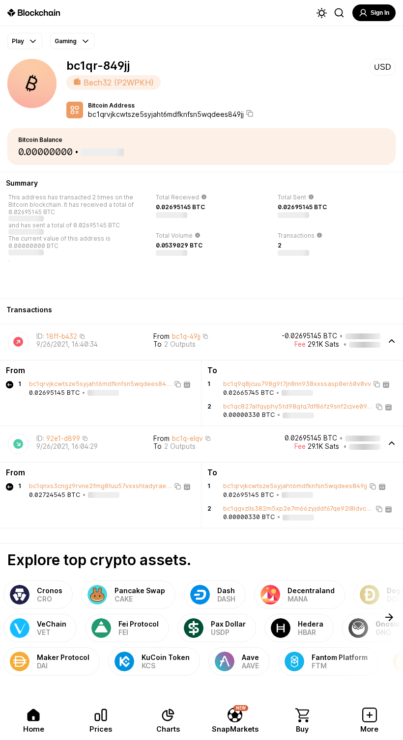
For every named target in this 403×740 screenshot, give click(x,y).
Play (18, 41)
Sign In (380, 12)
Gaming (66, 41)
